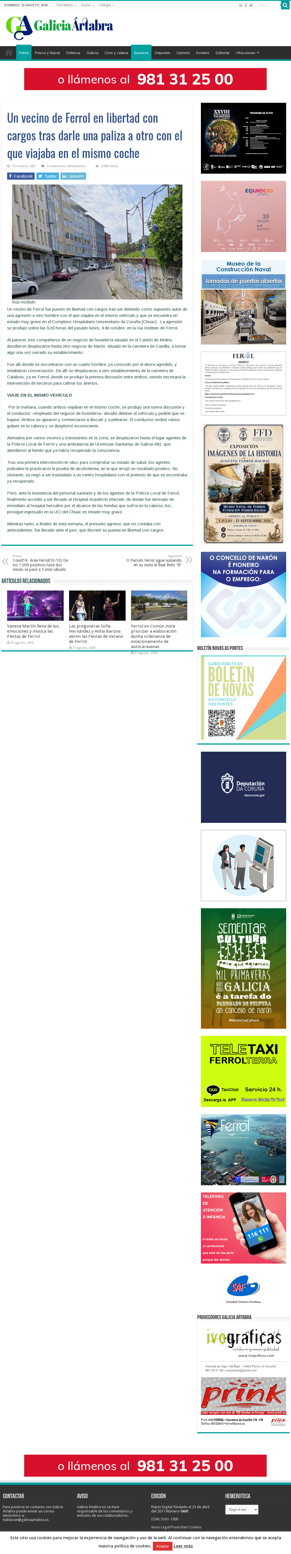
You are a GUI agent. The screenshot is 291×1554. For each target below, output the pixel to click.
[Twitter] (251, 5)
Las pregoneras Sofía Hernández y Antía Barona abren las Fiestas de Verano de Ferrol (96, 634)
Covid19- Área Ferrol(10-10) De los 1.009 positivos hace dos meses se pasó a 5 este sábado (40, 563)
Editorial (222, 53)
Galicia (92, 53)
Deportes (162, 53)
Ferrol (24, 53)
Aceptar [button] (162, 1546)
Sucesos (141, 53)
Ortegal (105, 5)
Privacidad (179, 1527)
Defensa (73, 53)
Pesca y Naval (47, 53)
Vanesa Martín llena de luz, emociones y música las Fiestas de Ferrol (33, 631)
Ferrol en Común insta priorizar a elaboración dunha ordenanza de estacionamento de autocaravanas (153, 636)
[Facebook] (246, 5)
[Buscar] (285, 5)
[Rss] (241, 5)
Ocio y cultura (116, 53)
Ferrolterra (65, 5)
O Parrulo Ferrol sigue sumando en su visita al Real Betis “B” (154, 560)
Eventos (202, 53)
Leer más (183, 1546)
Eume (86, 5)
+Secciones (245, 53)
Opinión (183, 53)
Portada (8, 52)
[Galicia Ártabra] (60, 27)
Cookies (194, 1527)
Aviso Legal (160, 1527)
